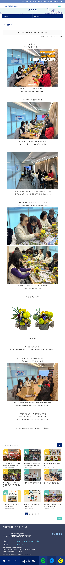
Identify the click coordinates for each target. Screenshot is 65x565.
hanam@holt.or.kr (31, 549)
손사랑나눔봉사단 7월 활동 (51, 483)
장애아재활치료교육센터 (40, 2)
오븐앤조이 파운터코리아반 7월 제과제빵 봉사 (11, 505)
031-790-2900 (9, 549)
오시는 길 (25, 527)
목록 (59, 518)
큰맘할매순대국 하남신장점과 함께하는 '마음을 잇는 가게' (32, 464)
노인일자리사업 (27, 2)
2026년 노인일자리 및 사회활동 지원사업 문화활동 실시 (11, 464)
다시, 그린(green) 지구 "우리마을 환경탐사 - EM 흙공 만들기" (11, 485)
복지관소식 (37, 16)
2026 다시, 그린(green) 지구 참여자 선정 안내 (32, 505)
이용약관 (17, 527)
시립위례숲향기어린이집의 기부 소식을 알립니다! (52, 505)
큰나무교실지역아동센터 (56, 2)
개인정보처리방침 (8, 527)
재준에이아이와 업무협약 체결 (32, 483)
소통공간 (6, 16)
